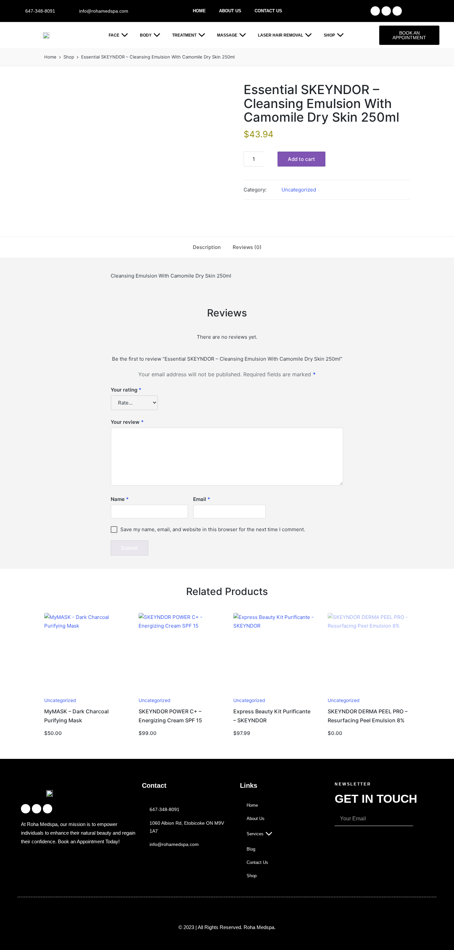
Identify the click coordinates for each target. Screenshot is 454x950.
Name (120, 499)
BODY (146, 35)
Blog (251, 849)
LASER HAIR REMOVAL (280, 35)
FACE (114, 35)
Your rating (126, 390)
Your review (127, 422)
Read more (368, 692)
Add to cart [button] (84, 692)
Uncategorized (299, 189)
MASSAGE (227, 35)
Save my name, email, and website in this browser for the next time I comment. (212, 529)
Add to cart (301, 159)
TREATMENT (184, 35)
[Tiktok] (397, 11)
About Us (230, 10)
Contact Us (268, 10)
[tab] (207, 247)
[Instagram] (386, 11)
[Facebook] (375, 11)
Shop (329, 35)
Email (201, 499)
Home (199, 10)
